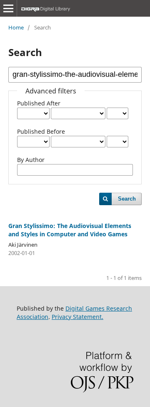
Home (16, 27)
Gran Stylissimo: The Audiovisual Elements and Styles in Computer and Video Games (69, 230)
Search (127, 199)
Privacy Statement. (77, 317)
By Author (31, 160)
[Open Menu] (8, 8)
